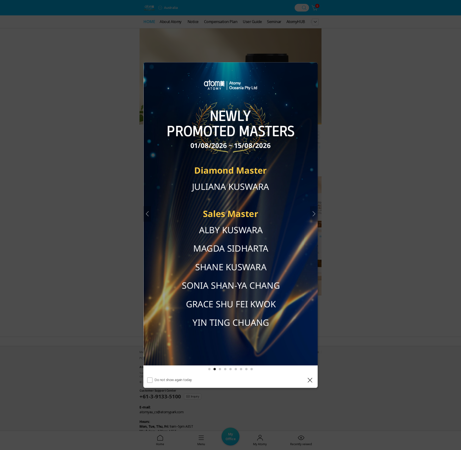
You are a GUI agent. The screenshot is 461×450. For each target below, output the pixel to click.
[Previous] (147, 214)
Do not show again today (173, 379)
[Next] (314, 214)
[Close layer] (310, 380)
